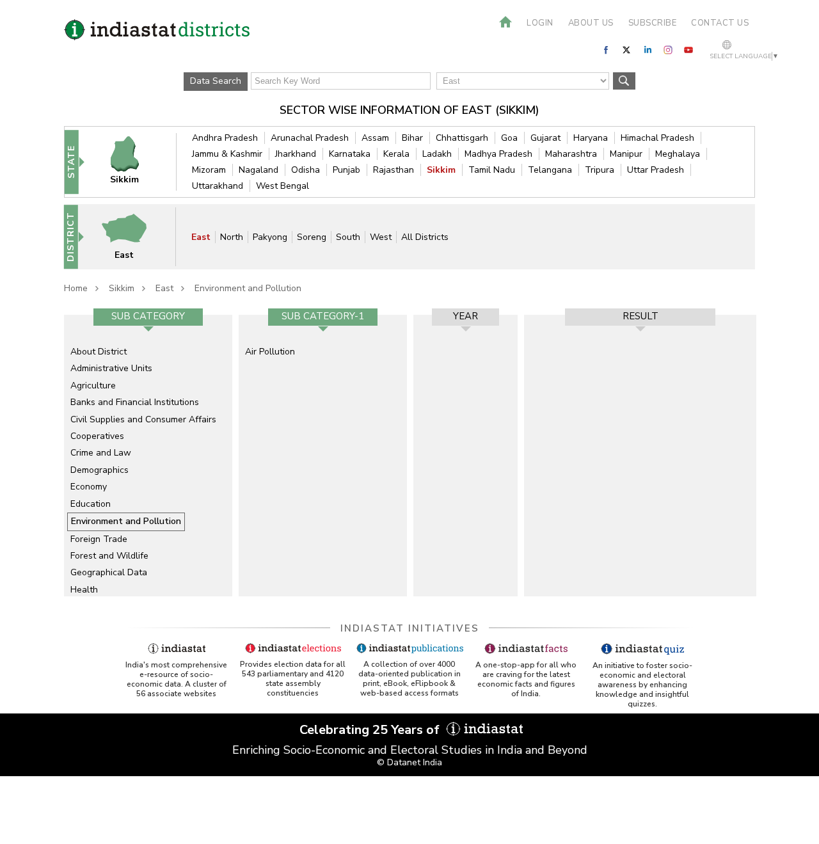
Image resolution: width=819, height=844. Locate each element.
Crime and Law (100, 453)
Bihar (412, 138)
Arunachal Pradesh (310, 138)
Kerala (396, 154)
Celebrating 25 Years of (371, 729)
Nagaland (258, 170)
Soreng (311, 237)
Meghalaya (677, 154)
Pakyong (270, 237)
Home (76, 288)
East (201, 237)
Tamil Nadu (491, 170)
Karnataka (349, 154)
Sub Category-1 (323, 316)
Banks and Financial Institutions (134, 402)
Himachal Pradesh (657, 138)
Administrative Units (111, 368)
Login (540, 23)
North (231, 237)
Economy (88, 487)
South (348, 237)
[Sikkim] (133, 161)
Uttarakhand (217, 186)
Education (90, 504)
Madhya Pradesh (498, 154)
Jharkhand (295, 154)
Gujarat (545, 138)
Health (84, 590)
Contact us (720, 23)
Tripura (599, 170)
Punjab (346, 170)
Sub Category (148, 316)
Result (640, 316)
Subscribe (652, 23)
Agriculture (93, 385)
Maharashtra (571, 154)
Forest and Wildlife (109, 556)
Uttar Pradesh (655, 170)
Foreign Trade (98, 539)
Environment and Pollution (248, 288)
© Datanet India (409, 762)
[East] (132, 236)
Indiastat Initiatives (409, 628)
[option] (148, 455)
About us (591, 23)
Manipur (626, 154)
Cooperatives (97, 436)
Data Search (215, 81)
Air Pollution (270, 352)
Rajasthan (393, 170)
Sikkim (441, 170)
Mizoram (209, 170)
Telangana (550, 170)
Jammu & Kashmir (227, 154)
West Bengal (282, 186)
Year (465, 316)
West (381, 237)
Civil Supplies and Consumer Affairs (143, 419)
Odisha (305, 170)
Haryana (590, 138)
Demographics (99, 470)
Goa (509, 138)
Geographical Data (108, 572)
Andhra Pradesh (225, 138)
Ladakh (437, 154)
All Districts (425, 237)
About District (98, 352)
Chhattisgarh (462, 138)
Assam (375, 138)
